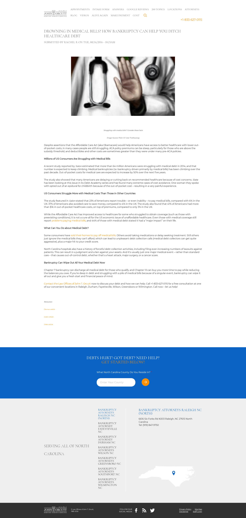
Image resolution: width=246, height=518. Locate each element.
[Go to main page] (55, 13)
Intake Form (101, 9)
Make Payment (120, 15)
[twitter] (152, 510)
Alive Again (100, 15)
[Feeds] (144, 510)
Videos (84, 15)
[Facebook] (136, 510)
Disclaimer (183, 511)
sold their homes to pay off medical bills (93, 235)
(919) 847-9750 (151, 425)
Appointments (80, 9)
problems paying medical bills (69, 220)
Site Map (198, 509)
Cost (136, 15)
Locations (175, 9)
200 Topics (158, 9)
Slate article (48, 324)
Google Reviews (138, 9)
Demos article (49, 309)
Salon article (48, 317)
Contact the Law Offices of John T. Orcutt (67, 283)
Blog (73, 15)
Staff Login (197, 511)
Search (146, 16)
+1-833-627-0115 (191, 19)
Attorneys (192, 9)
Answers (118, 9)
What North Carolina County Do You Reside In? (124, 372)
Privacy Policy (185, 509)
